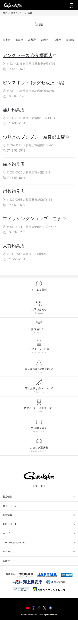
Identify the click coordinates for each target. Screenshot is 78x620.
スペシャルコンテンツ (14, 543)
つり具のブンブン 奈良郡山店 (34, 137)
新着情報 (7, 515)
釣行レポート (10, 524)
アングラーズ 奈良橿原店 (27, 55)
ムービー (7, 533)
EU (43, 486)
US (35, 486)
